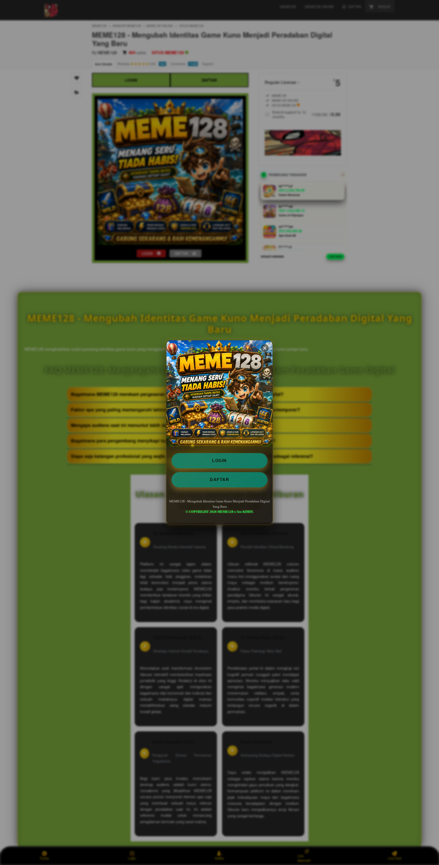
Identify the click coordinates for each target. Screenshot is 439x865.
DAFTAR (219, 479)
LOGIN (219, 460)
